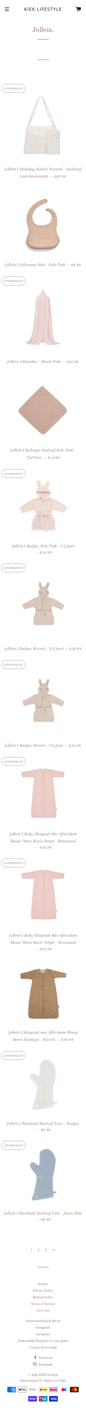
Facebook (45, 1358)
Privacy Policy (43, 1290)
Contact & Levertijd (43, 1347)
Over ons (43, 1310)
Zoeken (43, 1284)
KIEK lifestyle (43, 9)
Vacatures (43, 1334)
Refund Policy (43, 1297)
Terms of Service (43, 1304)
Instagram (43, 1327)
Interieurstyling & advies (43, 1321)
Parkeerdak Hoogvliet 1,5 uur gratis (43, 1341)
